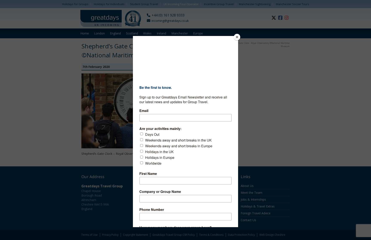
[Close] (237, 37)
